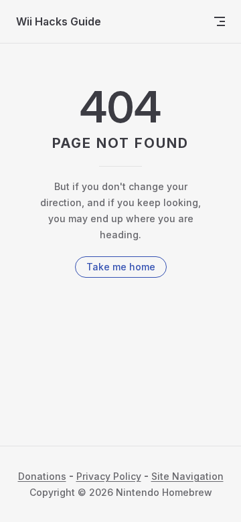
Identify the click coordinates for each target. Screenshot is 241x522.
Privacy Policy (108, 476)
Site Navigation (187, 476)
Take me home (120, 266)
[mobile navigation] (220, 21)
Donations (42, 476)
